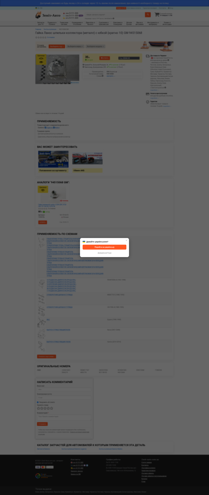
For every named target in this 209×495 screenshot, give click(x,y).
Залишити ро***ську (104, 253)
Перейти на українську (104, 247)
